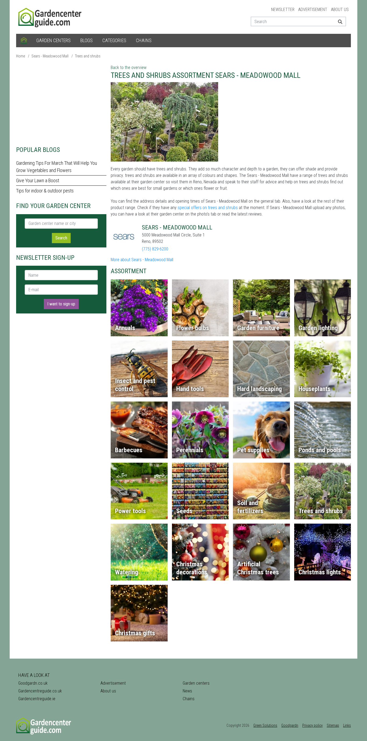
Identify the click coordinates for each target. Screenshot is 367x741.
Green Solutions (265, 725)
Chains (144, 40)
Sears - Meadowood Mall (50, 56)
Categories (114, 40)
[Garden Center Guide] (50, 16)
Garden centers (53, 40)
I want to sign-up (61, 303)
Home (20, 56)
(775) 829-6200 (155, 248)
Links (347, 725)
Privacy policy (312, 725)
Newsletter (282, 9)
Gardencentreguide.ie (36, 698)
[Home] (23, 40)
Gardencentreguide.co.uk (40, 690)
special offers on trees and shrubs (208, 207)
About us (340, 9)
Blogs (86, 40)
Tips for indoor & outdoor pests (45, 191)
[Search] (338, 21)
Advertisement (312, 9)
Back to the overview (128, 67)
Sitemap (333, 725)
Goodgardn (289, 725)
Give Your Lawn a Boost (37, 180)
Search (61, 237)
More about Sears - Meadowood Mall (142, 259)
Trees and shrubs (87, 56)
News (187, 690)
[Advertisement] (61, 102)
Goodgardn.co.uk (33, 683)
